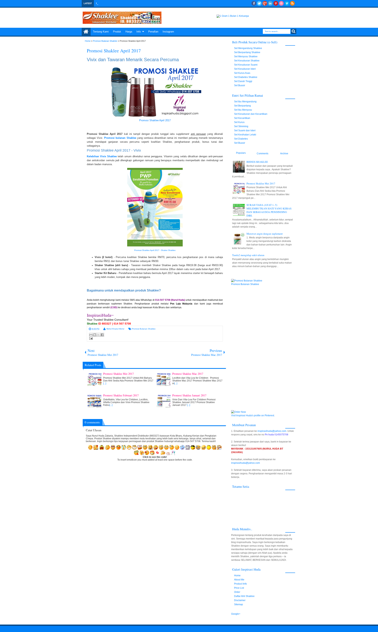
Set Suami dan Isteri (245, 130)
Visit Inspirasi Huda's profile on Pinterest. (253, 415)
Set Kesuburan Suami (246, 64)
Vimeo (286, 3)
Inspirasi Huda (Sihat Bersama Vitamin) (189, 629)
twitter (259, 3)
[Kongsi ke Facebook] (102, 335)
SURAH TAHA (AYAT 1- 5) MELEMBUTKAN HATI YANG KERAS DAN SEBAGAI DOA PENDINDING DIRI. (268, 210)
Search (293, 31)
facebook (253, 3)
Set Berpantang (242, 105)
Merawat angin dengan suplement (264, 233)
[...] (104, 383)
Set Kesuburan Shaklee (246, 60)
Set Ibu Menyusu (243, 109)
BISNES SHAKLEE (257, 162)
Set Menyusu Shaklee (246, 56)
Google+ (264, 3)
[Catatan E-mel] (90, 339)
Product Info (240, 583)
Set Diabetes (241, 138)
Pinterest (275, 3)
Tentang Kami (101, 31)
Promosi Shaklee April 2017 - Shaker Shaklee (155, 250)
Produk (117, 31)
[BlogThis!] (95, 335)
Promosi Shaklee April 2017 (114, 50)
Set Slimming (241, 126)
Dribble (281, 3)
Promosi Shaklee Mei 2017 (260, 183)
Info (138, 31)
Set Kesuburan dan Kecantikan (250, 114)
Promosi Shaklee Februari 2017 (121, 3)
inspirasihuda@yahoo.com (272, 431)
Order (237, 592)
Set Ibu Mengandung (245, 101)
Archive (284, 153)
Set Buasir (239, 85)
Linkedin (270, 3)
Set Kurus (239, 122)
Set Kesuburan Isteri (245, 69)
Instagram (168, 31)
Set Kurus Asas (242, 73)
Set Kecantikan (242, 118)
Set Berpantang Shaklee (247, 52)
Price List (239, 588)
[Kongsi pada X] (98, 335)
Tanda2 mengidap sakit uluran (248, 255)
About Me (239, 579)
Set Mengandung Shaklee (248, 48)
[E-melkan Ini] (91, 335)
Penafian (153, 31)
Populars (241, 153)
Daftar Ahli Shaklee (244, 596)
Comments (262, 153)
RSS (292, 3)
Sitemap (238, 604)
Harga (128, 31)
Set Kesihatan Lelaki (245, 134)
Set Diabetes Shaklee (245, 77)
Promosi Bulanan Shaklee (144, 329)
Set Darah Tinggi (243, 81)
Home (86, 32)
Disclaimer (240, 600)
